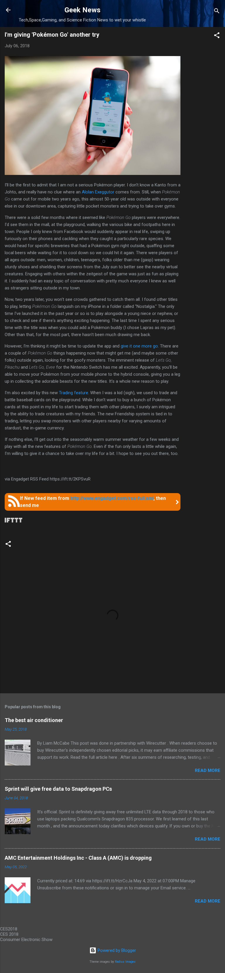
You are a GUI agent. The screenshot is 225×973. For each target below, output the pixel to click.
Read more (207, 770)
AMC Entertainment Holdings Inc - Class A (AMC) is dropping (78, 858)
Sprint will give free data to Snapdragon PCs (58, 789)
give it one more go (139, 346)
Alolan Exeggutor (97, 192)
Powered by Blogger (116, 950)
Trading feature (73, 392)
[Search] (216, 12)
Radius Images (125, 962)
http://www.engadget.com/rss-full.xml (112, 498)
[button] (216, 36)
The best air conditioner (34, 720)
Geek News (82, 10)
